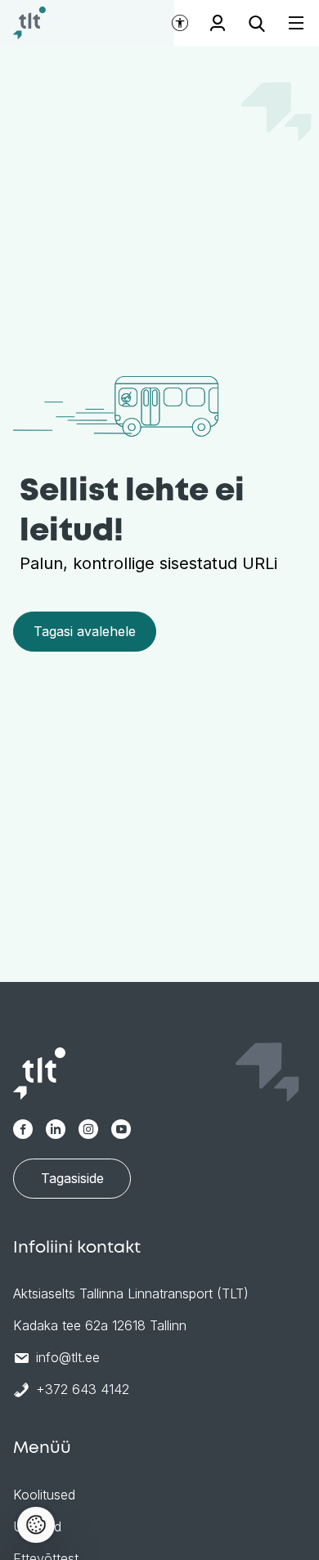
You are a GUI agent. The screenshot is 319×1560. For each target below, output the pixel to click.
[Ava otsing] (257, 23)
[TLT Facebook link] (23, 1129)
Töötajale (217, 23)
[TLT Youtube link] (121, 1129)
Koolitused (44, 1494)
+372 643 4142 (82, 1389)
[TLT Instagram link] (88, 1129)
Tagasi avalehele (85, 631)
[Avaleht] (29, 23)
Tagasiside (72, 1178)
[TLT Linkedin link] (55, 1129)
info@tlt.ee (68, 1357)
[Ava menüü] (286, 23)
